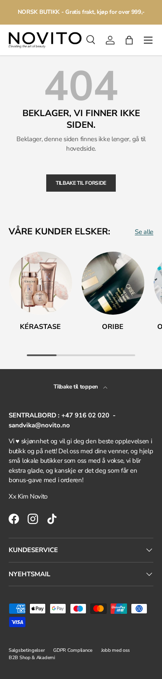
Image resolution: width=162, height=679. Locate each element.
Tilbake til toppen (76, 387)
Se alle (144, 231)
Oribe (113, 327)
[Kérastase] (40, 283)
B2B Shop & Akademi (32, 657)
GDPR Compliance (72, 650)
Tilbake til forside (81, 183)
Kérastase (40, 327)
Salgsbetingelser (26, 650)
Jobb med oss (115, 650)
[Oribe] (113, 283)
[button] (129, 40)
